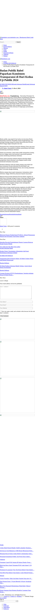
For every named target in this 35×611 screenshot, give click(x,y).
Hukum (5, 56)
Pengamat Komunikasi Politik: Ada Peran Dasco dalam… (15, 556)
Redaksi (19, 596)
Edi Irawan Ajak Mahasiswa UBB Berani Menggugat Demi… (16, 550)
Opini (4, 49)
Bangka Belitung (4, 263)
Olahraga (5, 54)
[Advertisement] (17, 17)
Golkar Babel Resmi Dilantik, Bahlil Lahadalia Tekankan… (16, 548)
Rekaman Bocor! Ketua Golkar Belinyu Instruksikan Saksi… (16, 553)
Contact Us (13, 596)
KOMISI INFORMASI (6, 84)
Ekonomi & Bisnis (8, 53)
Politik (5, 51)
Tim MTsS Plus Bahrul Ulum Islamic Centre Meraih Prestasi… (17, 572)
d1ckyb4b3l (3, 598)
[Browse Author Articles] (3, 224)
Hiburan (5, 48)
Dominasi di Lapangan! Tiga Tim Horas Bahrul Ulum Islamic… (17, 570)
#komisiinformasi (4, 214)
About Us (7, 596)
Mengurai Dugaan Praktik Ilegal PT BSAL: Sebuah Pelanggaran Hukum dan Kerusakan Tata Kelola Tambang (17, 235)
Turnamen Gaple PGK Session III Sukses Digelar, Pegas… (16, 562)
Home (5, 45)
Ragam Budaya (7, 46)
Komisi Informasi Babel (19, 84)
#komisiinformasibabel (15, 214)
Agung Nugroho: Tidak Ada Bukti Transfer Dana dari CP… (16, 578)
